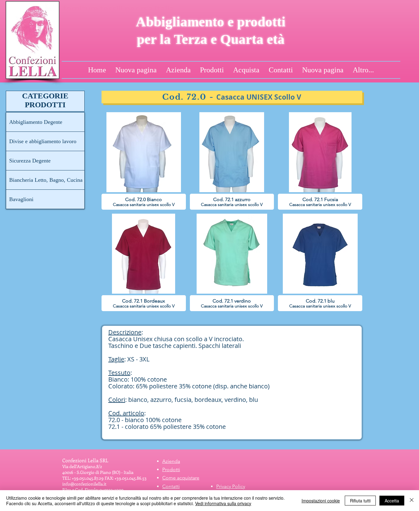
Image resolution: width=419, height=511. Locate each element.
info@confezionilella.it (84, 484)
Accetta (392, 501)
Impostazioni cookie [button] (321, 501)
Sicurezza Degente (30, 161)
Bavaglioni (21, 199)
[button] (144, 161)
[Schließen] (411, 500)
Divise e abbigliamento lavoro (42, 141)
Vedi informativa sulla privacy (223, 503)
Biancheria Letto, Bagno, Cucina (46, 180)
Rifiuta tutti (360, 501)
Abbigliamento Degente (35, 122)
